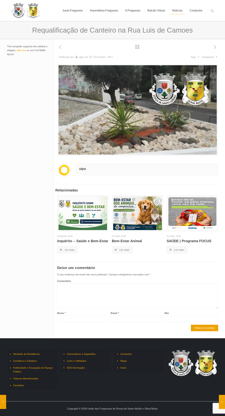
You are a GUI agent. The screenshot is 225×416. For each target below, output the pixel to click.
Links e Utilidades (76, 360)
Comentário (64, 281)
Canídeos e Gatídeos (25, 360)
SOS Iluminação (76, 367)
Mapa (123, 360)
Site (166, 313)
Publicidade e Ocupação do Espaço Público (33, 369)
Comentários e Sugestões (81, 354)
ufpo (81, 57)
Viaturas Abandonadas (25, 378)
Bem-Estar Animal (127, 241)
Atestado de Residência (26, 354)
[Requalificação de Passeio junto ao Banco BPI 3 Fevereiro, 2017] (222, 402)
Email (115, 313)
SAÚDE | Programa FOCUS (189, 241)
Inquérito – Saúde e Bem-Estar (82, 241)
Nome (61, 313)
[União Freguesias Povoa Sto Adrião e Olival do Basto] (25, 10)
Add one (21, 50)
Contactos (126, 354)
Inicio (123, 367)
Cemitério (18, 385)
